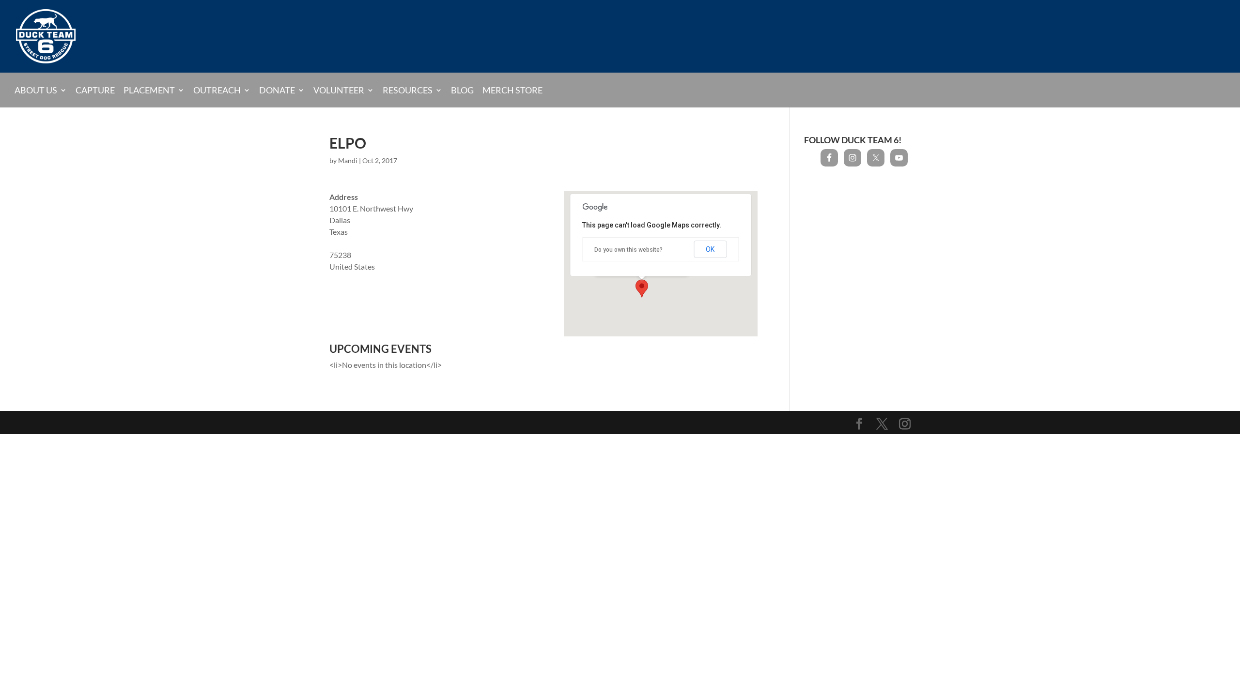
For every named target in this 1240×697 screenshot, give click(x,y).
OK (710, 249)
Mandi (347, 160)
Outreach (217, 90)
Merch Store (512, 90)
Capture (95, 90)
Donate (277, 90)
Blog (462, 90)
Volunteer (338, 90)
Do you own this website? (628, 249)
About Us (36, 90)
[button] (642, 288)
